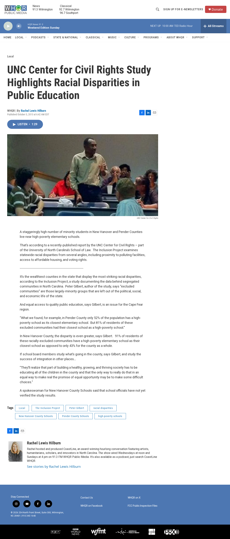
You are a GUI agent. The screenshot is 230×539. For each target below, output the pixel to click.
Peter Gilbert (76, 408)
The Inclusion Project (47, 408)
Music (112, 37)
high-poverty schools (110, 416)
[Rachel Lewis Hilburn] (15, 451)
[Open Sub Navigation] (26, 37)
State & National (65, 37)
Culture (130, 37)
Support (198, 37)
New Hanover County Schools (36, 416)
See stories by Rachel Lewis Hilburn (54, 466)
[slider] (24, 26)
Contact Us (86, 497)
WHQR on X (134, 497)
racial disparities (103, 408)
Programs (151, 37)
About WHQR (175, 37)
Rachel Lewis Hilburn (33, 110)
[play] (8, 26)
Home (8, 37)
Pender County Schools (75, 416)
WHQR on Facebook (91, 505)
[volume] (19, 26)
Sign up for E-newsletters (183, 9)
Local (19, 37)
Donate (217, 9)
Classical (93, 37)
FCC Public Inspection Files (142, 505)
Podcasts (38, 37)
